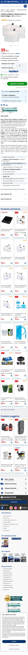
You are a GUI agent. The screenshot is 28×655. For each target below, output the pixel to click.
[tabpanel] (14, 32)
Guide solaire (6, 530)
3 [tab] (15, 45)
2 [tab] (13, 45)
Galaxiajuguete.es (7, 577)
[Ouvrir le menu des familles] (2, 2)
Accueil (3, 9)
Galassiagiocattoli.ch (7, 575)
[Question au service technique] (7, 105)
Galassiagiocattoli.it (7, 579)
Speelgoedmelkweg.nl (8, 581)
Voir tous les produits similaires (8, 409)
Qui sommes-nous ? (7, 516)
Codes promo (6, 526)
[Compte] (22, 2)
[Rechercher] (25, 6)
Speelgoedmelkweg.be (8, 587)
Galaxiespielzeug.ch (7, 573)
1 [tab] (10, 45)
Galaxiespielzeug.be (7, 585)
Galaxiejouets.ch (7, 570)
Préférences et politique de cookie (10, 524)
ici (7, 637)
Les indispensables (9, 11)
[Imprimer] (4, 105)
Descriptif (4, 116)
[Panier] (26, 2)
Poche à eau (17, 350)
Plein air (13, 9)
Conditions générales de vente (10, 520)
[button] (9, 77)
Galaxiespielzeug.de (7, 568)
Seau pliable (17, 378)
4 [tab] (17, 45)
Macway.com (6, 589)
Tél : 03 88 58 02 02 (9, 480)
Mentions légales (7, 522)
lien (15, 625)
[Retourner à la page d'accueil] (12, 2)
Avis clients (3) (6, 194)
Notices (5, 528)
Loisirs (8, 9)
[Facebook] (2, 105)
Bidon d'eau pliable (5, 350)
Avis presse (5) (6, 199)
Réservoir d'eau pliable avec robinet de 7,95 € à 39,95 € (13, 189)
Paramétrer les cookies (14, 645)
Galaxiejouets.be (7, 583)
